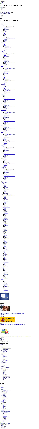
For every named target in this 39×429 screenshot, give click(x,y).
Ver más (1, 340)
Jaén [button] (4, 35)
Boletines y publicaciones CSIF (4, 391)
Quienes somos (2, 425)
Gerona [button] (4, 96)
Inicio (2, 0)
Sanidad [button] (4, 30)
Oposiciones (4, 357)
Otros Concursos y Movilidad (5, 393)
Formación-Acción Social (5, 390)
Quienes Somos (2, 1)
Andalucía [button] (5, 196)
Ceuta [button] (2, 103)
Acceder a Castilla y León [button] (5, 73)
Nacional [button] (2, 24)
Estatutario (4, 371)
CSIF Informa (2, 368)
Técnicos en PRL (4, 419)
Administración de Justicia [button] (6, 37)
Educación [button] (5, 28)
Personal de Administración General (6, 376)
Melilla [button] (2, 145)
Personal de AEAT (4, 418)
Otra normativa (4, 406)
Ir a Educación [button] (4, 231)
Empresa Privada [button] (5, 40)
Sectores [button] (3, 25)
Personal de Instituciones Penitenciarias (6, 377)
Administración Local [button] (6, 39)
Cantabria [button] (2, 66)
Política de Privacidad (3, 426)
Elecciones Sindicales (3, 395)
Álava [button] (4, 160)
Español (2, 8)
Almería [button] (4, 32)
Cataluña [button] (2, 94)
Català (2, 15)
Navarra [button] (4, 192)
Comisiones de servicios (5, 351)
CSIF (0, 424)
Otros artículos (2, 366)
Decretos (3, 363)
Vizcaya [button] (4, 161)
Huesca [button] (4, 44)
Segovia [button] (4, 76)
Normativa (2, 404)
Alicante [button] (5, 118)
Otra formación (4, 402)
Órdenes (3, 407)
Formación (2, 401)
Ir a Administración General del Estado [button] (6, 207)
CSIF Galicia (1, 344)
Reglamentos (4, 365)
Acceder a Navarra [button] (4, 152)
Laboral (3, 420)
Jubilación (4, 355)
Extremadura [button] (2, 125)
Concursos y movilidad (3, 350)
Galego (2, 16)
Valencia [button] (5, 119)
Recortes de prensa (4, 409)
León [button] (4, 75)
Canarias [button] (5, 246)
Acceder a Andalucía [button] (5, 31)
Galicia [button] (2, 132)
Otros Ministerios (4, 417)
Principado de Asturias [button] (3, 167)
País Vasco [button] (2, 158)
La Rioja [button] (5, 191)
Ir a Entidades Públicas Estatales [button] (6, 255)
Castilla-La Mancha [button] (3, 84)
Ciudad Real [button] (5, 86)
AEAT (1, 18)
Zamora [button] (4, 78)
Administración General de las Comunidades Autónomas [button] (9, 26)
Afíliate (2, 2)
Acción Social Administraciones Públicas (7, 348)
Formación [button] (5, 41)
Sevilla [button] (4, 36)
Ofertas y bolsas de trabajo (5, 398)
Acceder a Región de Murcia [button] (5, 174)
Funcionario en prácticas (5, 414)
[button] (2, 7)
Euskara (2, 9)
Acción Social (2, 347)
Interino (3, 373)
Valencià (2, 17)
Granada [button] (5, 34)
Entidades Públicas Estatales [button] (6, 29)
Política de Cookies (3, 427)
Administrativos (4, 370)
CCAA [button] (3, 183)
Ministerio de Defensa (5, 415)
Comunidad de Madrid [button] (3, 110)
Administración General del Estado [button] (7, 47)
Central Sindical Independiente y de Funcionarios (5, 13)
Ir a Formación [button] (4, 267)
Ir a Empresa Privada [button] (5, 243)
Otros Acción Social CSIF (5, 349)
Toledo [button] (4, 88)
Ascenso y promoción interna (5, 392)
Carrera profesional (4, 396)
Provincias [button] (4, 43)
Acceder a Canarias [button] (4, 58)
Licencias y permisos (5, 397)
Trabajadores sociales (5, 378)
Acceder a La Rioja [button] (4, 139)
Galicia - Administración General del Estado (6, 12)
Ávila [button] (4, 74)
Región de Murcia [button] (5, 218)
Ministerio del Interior (5, 374)
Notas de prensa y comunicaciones (6, 367)
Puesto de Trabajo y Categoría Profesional (5, 369)
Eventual (3, 413)
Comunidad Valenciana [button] (6, 189)
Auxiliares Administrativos (5, 412)
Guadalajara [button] (5, 87)
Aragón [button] (2, 42)
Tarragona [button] (5, 97)
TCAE (3, 379)
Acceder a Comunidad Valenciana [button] (6, 117)
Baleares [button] (2, 51)
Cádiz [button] (4, 33)
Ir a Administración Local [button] (5, 219)
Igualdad (2, 361)
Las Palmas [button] (5, 59)
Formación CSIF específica (5, 360)
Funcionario (4, 372)
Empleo (2, 354)
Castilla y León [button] (5, 235)
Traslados (4, 352)
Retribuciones (4, 359)
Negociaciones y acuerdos (3, 362)
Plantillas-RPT (4, 358)
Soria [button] (4, 77)
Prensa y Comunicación (3, 408)
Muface (2, 403)
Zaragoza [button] (5, 45)
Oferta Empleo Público (5, 356)
